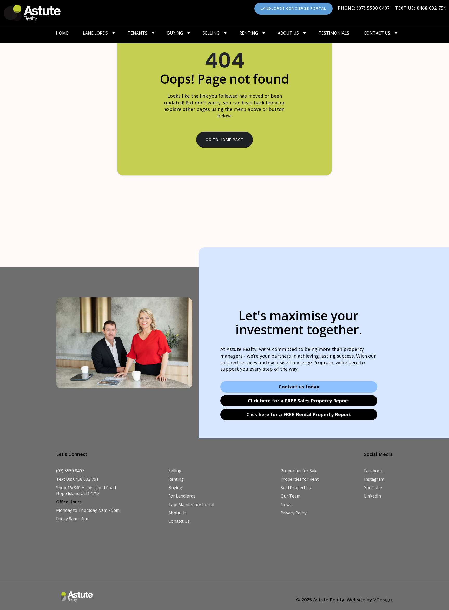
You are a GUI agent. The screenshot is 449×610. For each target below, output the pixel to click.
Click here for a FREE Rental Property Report (298, 414)
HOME (62, 33)
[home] (32, 12)
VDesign (382, 599)
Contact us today (299, 386)
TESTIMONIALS (334, 33)
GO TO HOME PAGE (224, 139)
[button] (98, 33)
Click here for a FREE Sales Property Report (298, 400)
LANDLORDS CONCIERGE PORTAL (293, 8)
